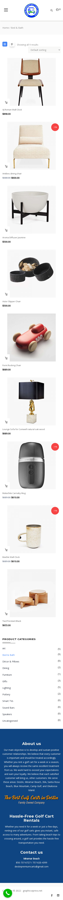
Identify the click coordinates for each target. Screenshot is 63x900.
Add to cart (6, 102)
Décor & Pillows (10, 661)
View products (6, 613)
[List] (12, 44)
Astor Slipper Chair (11, 301)
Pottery (6, 694)
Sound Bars (8, 707)
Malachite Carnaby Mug (14, 493)
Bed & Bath (8, 654)
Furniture (7, 674)
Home (5, 27)
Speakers (7, 714)
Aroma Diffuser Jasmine (14, 237)
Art (3, 648)
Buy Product (6, 166)
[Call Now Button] (7, 893)
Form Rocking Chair (11, 365)
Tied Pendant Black (11, 621)
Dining (5, 668)
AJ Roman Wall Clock (12, 109)
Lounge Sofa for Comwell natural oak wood (23, 429)
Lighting (6, 687)
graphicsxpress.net (32, 890)
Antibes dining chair (12, 173)
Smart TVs (7, 700)
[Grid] (4, 44)
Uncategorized (10, 720)
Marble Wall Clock (11, 557)
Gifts (4, 681)
